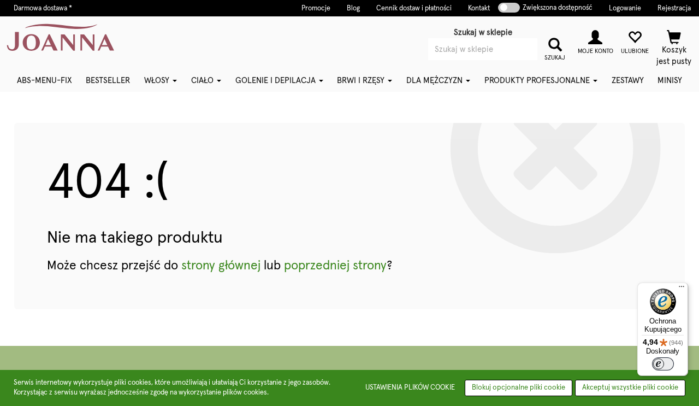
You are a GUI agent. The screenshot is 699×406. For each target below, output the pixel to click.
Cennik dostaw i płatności (414, 8)
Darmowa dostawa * (43, 8)
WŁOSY (157, 81)
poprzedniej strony (335, 266)
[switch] (663, 363)
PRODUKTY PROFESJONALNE (538, 81)
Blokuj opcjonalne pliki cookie (518, 387)
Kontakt (479, 8)
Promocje (315, 8)
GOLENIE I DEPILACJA (276, 81)
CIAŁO (203, 81)
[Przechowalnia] (634, 41)
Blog (353, 8)
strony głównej (220, 266)
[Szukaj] (554, 43)
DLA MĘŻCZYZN (435, 81)
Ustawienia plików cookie (410, 387)
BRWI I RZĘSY (362, 81)
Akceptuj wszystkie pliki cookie (630, 387)
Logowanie (625, 8)
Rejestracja (674, 8)
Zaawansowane (499, 64)
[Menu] (681, 289)
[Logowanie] (595, 41)
